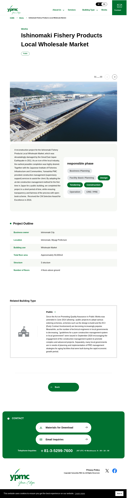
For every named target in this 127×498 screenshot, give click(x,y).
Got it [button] (117, 494)
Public (49, 311)
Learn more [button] (80, 493)
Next (112, 76)
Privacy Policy (91, 469)
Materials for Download (58, 426)
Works (21, 18)
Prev (105, 76)
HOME (12, 18)
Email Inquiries (54, 438)
